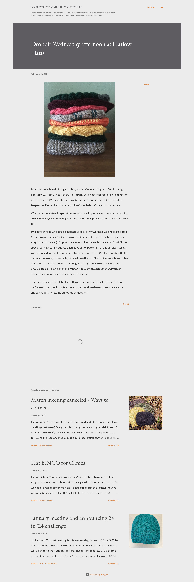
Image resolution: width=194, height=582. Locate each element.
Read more (113, 445)
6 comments (45, 445)
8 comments (45, 500)
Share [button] (146, 84)
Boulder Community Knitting (56, 7)
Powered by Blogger (98, 574)
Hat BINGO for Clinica (58, 462)
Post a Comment (48, 564)
